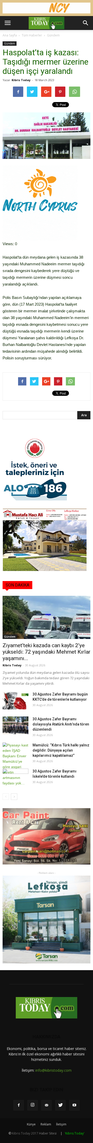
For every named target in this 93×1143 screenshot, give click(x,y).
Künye (31, 1124)
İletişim (61, 1124)
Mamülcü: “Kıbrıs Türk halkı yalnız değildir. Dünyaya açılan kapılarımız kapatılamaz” (61, 750)
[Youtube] (74, 1105)
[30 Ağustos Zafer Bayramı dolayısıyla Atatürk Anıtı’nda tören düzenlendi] (15, 725)
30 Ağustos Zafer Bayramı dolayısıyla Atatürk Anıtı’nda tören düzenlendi (61, 724)
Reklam (46, 1124)
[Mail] (46, 1105)
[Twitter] (60, 1105)
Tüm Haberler (32, 35)
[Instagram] (32, 1105)
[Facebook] (18, 1105)
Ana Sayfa (10, 35)
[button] (86, 23)
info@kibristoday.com (53, 1070)
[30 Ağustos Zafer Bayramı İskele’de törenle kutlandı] (15, 778)
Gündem (53, 35)
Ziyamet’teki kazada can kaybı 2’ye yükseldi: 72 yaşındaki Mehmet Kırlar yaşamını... (46, 651)
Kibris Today (21, 80)
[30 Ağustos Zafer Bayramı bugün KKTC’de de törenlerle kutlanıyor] (15, 700)
